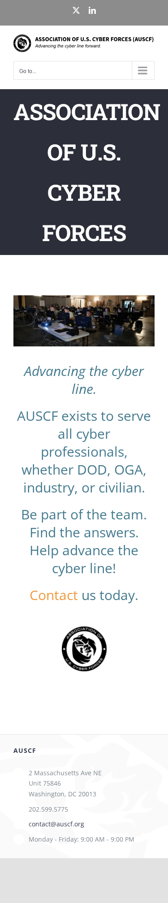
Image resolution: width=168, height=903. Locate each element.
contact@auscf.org (56, 824)
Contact (54, 595)
